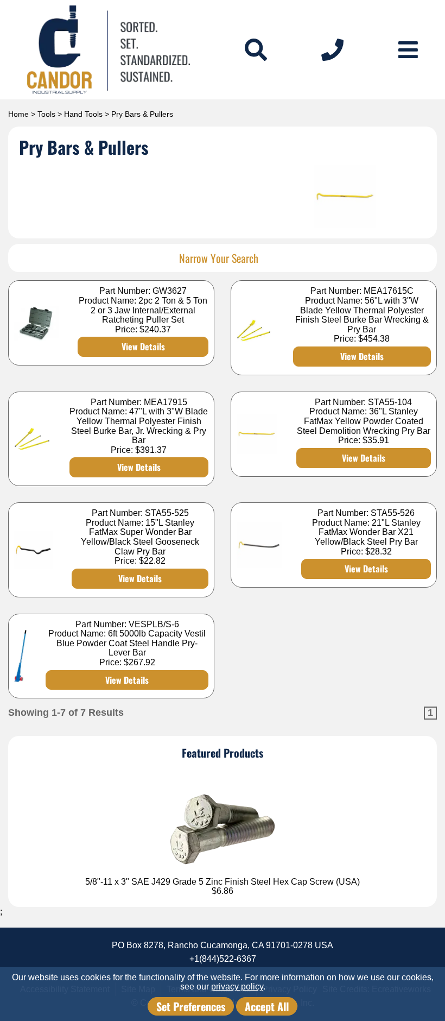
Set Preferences (190, 1006)
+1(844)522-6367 (222, 958)
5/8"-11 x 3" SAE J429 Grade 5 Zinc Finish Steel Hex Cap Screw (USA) (222, 881)
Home (18, 114)
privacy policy (237, 986)
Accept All (267, 1006)
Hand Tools (83, 114)
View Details (143, 346)
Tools (46, 114)
